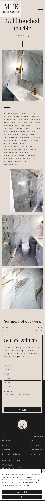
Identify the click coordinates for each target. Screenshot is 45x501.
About (5, 445)
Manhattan (36, 445)
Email (6, 374)
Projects (6, 441)
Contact (6, 450)
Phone (7, 383)
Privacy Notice (23, 485)
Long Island (36, 450)
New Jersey (36, 454)
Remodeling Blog (11, 454)
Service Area (37, 436)
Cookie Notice (8, 485)
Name (7, 366)
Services (6, 436)
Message (8, 391)
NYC (33, 441)
